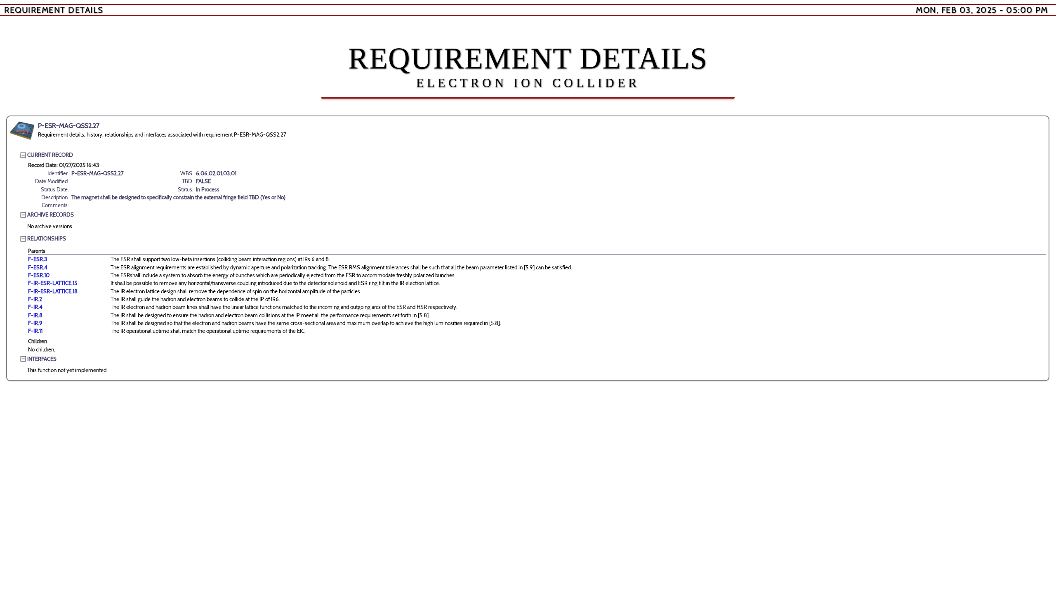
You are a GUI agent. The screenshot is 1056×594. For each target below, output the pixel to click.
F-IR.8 (35, 315)
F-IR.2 (35, 299)
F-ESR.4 (37, 267)
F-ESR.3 (37, 259)
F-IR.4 (35, 307)
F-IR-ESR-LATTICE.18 (53, 291)
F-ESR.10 (39, 275)
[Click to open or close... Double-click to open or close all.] (22, 130)
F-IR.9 (35, 323)
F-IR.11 (35, 331)
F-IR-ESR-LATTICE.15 (52, 283)
